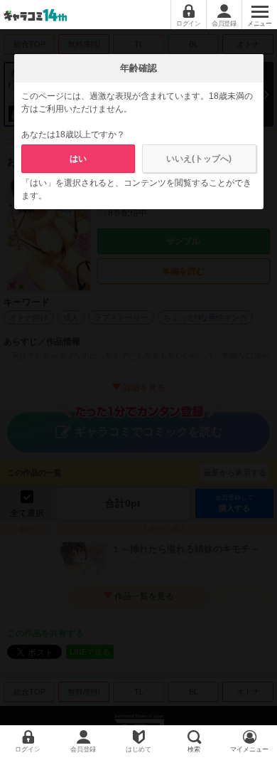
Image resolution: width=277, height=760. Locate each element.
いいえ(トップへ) (199, 159)
